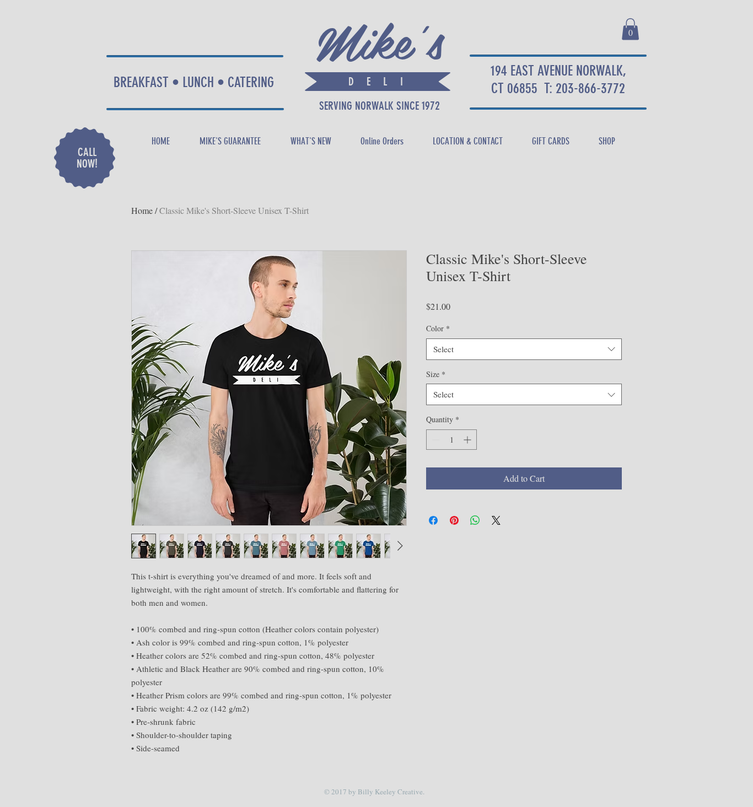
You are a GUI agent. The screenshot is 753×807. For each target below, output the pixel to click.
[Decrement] (435, 439)
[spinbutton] (451, 439)
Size (435, 374)
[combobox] (524, 349)
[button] (630, 29)
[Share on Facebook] (433, 520)
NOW (86, 163)
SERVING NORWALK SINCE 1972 (378, 105)
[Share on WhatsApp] (475, 520)
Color (438, 328)
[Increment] (468, 439)
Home (142, 210)
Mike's (379, 39)
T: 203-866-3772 (584, 88)
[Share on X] (496, 520)
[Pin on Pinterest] (454, 520)
